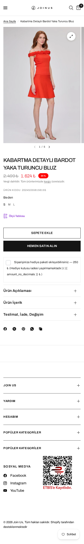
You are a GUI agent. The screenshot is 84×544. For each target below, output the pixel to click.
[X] (15, 329)
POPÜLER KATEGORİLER (22, 432)
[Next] (49, 147)
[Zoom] (71, 36)
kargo (47, 181)
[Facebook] (6, 329)
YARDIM (9, 401)
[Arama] (71, 8)
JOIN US (9, 385)
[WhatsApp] (33, 329)
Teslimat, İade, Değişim (23, 314)
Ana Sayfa (9, 21)
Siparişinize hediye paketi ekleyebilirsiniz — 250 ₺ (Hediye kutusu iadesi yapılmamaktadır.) (42, 268)
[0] (78, 8)
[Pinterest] (24, 329)
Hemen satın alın (42, 246)
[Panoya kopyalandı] (41, 329)
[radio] (4, 205)
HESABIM (10, 416)
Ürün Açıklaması (17, 291)
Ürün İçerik (12, 302)
